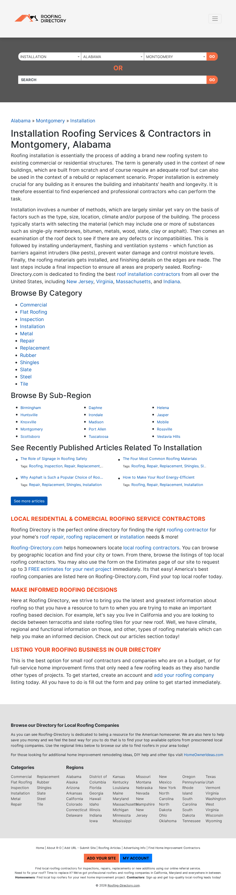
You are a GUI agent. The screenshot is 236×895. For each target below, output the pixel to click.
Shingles (29, 362)
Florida (95, 787)
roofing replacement (89, 537)
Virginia (104, 281)
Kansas (119, 776)
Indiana (171, 281)
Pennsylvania (193, 782)
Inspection (32, 319)
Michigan (120, 809)
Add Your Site (101, 858)
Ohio (163, 815)
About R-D (54, 848)
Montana (143, 782)
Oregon (188, 776)
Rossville (164, 429)
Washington (216, 798)
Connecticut (76, 809)
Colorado (74, 804)
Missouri (143, 776)
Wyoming (214, 820)
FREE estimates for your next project (70, 569)
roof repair (52, 537)
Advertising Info (135, 848)
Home (40, 848)
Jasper (163, 414)
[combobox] (49, 56)
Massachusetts (133, 281)
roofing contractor (187, 530)
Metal (26, 333)
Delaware (74, 815)
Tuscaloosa (98, 436)
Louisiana (121, 787)
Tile (24, 384)
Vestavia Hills (168, 436)
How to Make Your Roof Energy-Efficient (159, 477)
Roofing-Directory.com (36, 548)
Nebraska (144, 787)
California (74, 798)
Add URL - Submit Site (80, 848)
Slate (26, 369)
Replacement (35, 348)
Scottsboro (30, 436)
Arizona (73, 787)
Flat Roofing (33, 312)
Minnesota (122, 815)
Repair (27, 341)
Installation (82, 121)
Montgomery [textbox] (159, 56)
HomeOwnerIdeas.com (203, 754)
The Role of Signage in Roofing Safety (54, 458)
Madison (96, 422)
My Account (136, 858)
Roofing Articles (109, 848)
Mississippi (122, 820)
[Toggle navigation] (215, 18)
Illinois (94, 809)
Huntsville (29, 414)
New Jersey (80, 281)
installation (132, 537)
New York (167, 787)
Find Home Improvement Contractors (174, 848)
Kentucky (121, 782)
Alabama (21, 121)
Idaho (94, 804)
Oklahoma (168, 820)
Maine (118, 793)
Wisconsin (214, 815)
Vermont (213, 787)
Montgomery (50, 121)
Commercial (33, 305)
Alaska (72, 782)
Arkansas (74, 793)
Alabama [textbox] (92, 56)
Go (212, 56)
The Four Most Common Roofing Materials (160, 458)
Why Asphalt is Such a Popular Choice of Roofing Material (62, 477)
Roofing (36, 466)
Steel (26, 377)
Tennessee (191, 820)
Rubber (28, 355)
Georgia (96, 793)
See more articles (29, 501)
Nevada (142, 793)
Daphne (95, 407)
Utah (210, 782)
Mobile (163, 422)
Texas (211, 776)
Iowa (93, 820)
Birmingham (31, 407)
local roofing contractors (151, 548)
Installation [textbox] (33, 56)
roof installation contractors (148, 274)
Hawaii (95, 798)
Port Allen (97, 429)
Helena (163, 407)
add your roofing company (184, 675)
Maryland (121, 798)
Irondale (96, 414)
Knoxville (28, 422)
